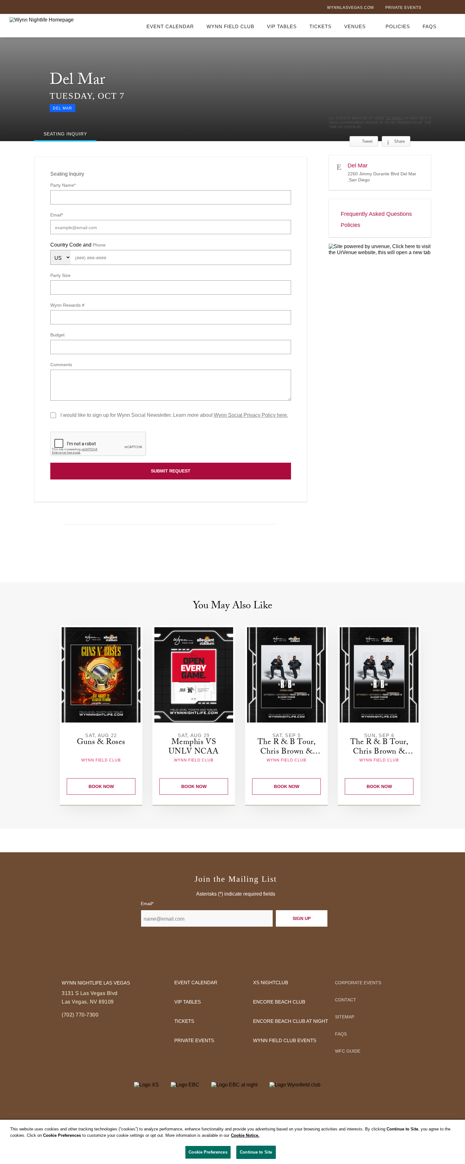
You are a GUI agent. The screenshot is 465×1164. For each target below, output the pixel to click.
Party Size (60, 275)
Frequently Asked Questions (376, 214)
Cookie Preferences (208, 1152)
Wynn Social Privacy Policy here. (251, 415)
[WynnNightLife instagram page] (452, 8)
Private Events (403, 7)
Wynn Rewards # (67, 305)
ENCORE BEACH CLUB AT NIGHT (290, 1021)
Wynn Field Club (230, 26)
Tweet (367, 141)
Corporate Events (358, 982)
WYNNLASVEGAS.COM (350, 7)
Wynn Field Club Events (284, 1040)
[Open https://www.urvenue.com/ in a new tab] (380, 249)
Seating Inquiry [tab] (65, 133)
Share (399, 141)
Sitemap (344, 1016)
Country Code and (71, 244)
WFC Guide (347, 1051)
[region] (232, 1142)
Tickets (320, 26)
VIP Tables (282, 26)
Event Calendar (170, 26)
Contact (345, 999)
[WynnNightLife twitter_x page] (441, 8)
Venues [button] (355, 26)
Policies (398, 26)
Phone (99, 244)
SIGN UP (302, 918)
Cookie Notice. (245, 1135)
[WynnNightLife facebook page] (431, 8)
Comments (61, 364)
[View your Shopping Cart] (452, 25)
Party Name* (63, 185)
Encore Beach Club (279, 1001)
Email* (56, 214)
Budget (57, 334)
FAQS (430, 26)
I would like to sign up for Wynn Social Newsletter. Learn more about (174, 415)
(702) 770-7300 (80, 1014)
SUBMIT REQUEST (170, 470)
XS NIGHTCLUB (270, 982)
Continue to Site (256, 1152)
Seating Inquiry (67, 174)
